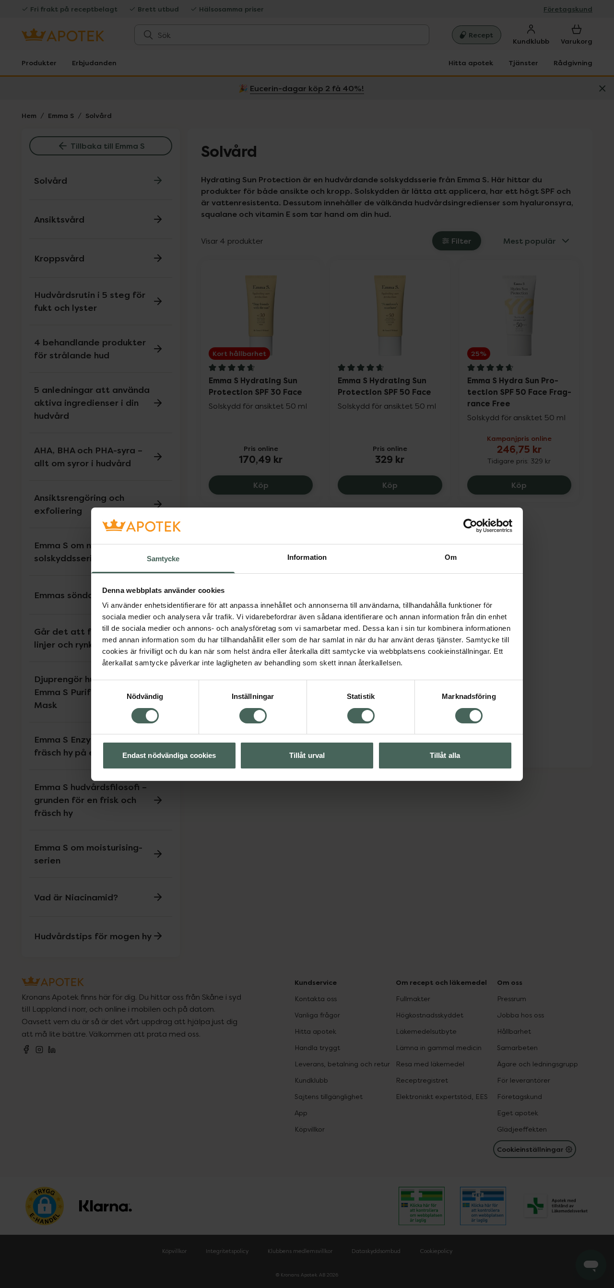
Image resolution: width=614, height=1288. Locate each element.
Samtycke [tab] (163, 559)
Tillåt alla (445, 755)
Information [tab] (307, 557)
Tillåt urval (307, 755)
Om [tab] (451, 557)
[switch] (253, 715)
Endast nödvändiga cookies (169, 755)
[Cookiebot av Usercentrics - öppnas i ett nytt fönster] (470, 526)
